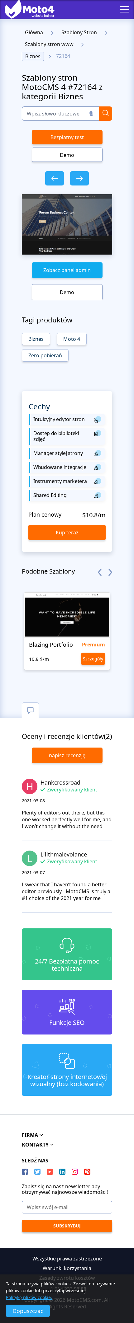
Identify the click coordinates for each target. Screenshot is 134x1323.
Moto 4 (71, 338)
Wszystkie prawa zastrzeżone (67, 1258)
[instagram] (75, 1172)
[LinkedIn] (62, 1172)
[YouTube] (50, 1172)
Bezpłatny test (67, 137)
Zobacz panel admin (67, 270)
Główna (34, 32)
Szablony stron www (49, 44)
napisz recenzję (67, 755)
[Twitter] (37, 1172)
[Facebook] (25, 1172)
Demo (67, 155)
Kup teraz (67, 532)
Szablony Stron (79, 32)
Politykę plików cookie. (29, 1297)
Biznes (33, 56)
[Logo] (25, 9)
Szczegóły (93, 659)
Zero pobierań (45, 355)
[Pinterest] (87, 1172)
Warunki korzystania (67, 1268)
